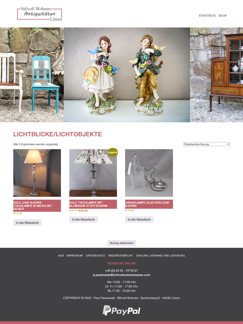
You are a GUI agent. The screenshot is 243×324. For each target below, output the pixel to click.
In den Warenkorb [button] (27, 222)
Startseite (207, 15)
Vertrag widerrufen (121, 243)
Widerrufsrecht (120, 255)
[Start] (40, 14)
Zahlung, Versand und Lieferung (160, 255)
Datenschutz (95, 255)
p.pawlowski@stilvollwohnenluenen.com (121, 275)
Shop (223, 15)
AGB (61, 255)
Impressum (75, 255)
